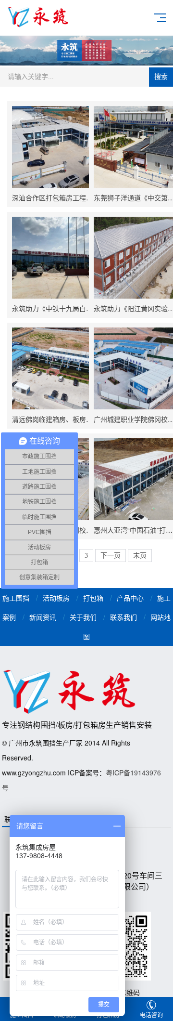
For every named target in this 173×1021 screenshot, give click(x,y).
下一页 (110, 555)
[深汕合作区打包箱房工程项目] (53, 147)
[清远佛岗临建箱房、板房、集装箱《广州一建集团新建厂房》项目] (53, 368)
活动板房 (56, 597)
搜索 (161, 76)
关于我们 (83, 617)
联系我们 (123, 617)
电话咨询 (151, 1014)
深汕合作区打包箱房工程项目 (55, 197)
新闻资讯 (42, 617)
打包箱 (93, 597)
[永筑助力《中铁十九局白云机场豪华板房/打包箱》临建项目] (53, 258)
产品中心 (130, 597)
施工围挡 (15, 597)
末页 (140, 555)
